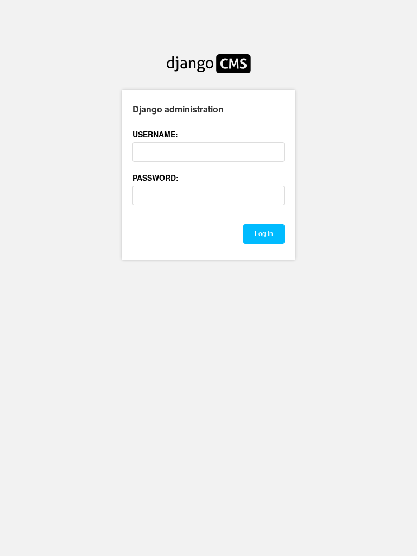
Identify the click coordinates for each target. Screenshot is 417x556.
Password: (155, 177)
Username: (155, 134)
